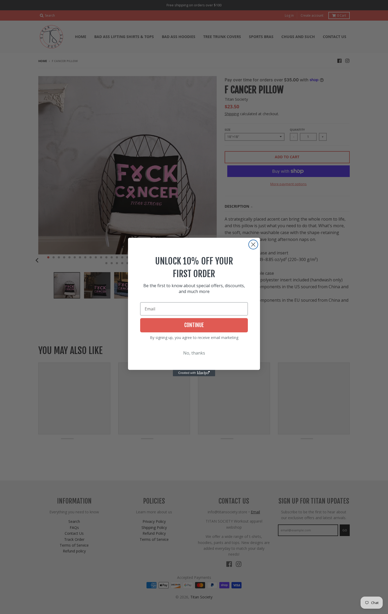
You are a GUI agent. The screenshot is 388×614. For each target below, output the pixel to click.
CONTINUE (194, 325)
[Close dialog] (253, 244)
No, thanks (194, 353)
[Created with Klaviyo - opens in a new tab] (194, 373)
